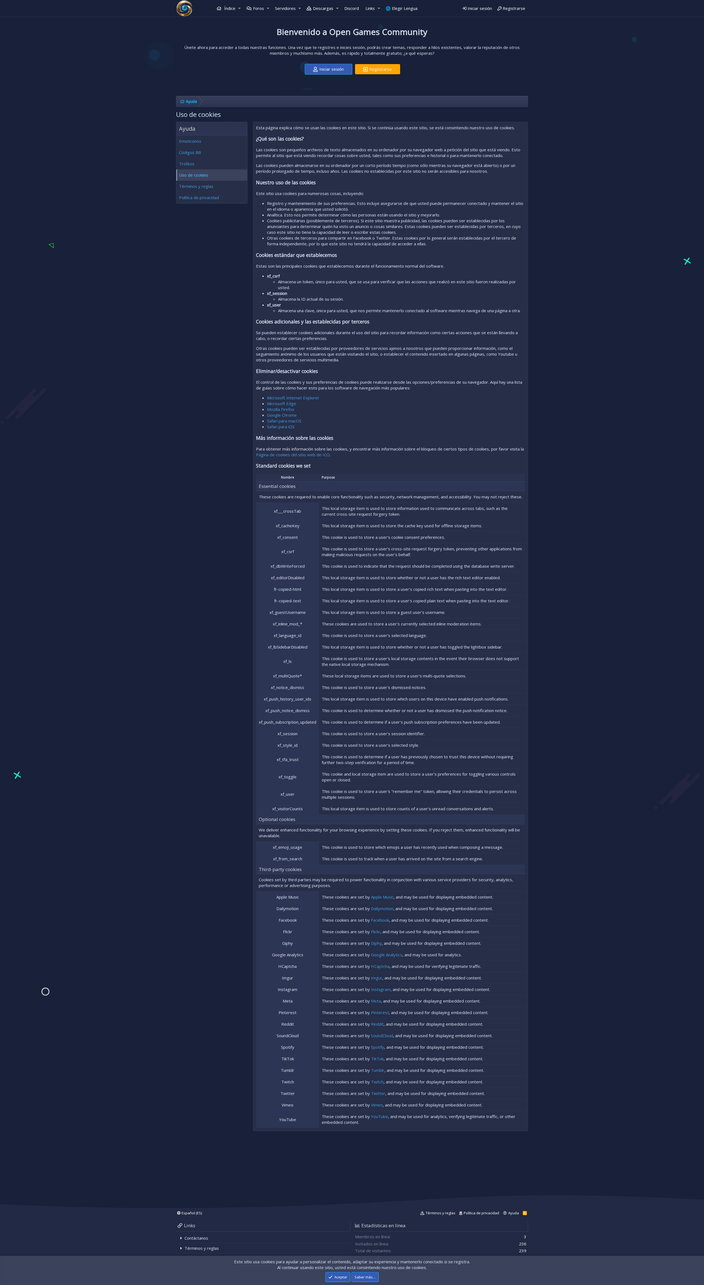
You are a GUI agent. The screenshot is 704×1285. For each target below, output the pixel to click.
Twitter (378, 1093)
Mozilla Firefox (280, 409)
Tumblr (377, 1070)
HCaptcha (380, 966)
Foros (258, 8)
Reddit (377, 1024)
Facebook (380, 920)
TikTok (377, 1058)
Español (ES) (191, 1212)
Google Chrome (282, 415)
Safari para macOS (284, 421)
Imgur (376, 978)
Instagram (381, 989)
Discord (351, 8)
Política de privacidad (199, 197)
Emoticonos (190, 141)
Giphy (376, 943)
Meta (376, 1001)
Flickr (375, 931)
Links (370, 8)
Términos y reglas (196, 186)
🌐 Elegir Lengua (401, 8)
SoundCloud (382, 1035)
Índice (229, 8)
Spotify (377, 1047)
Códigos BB (190, 152)
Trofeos (186, 163)
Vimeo (377, 1105)
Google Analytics (386, 954)
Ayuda (513, 1212)
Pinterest (380, 1012)
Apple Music (382, 897)
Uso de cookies (193, 175)
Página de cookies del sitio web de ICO (293, 454)
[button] (239, 8)
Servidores (285, 8)
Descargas (323, 8)
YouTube (379, 1116)
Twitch (377, 1081)
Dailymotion (382, 908)
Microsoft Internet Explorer (293, 397)
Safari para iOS (281, 426)
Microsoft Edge (281, 403)
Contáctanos (196, 1238)
